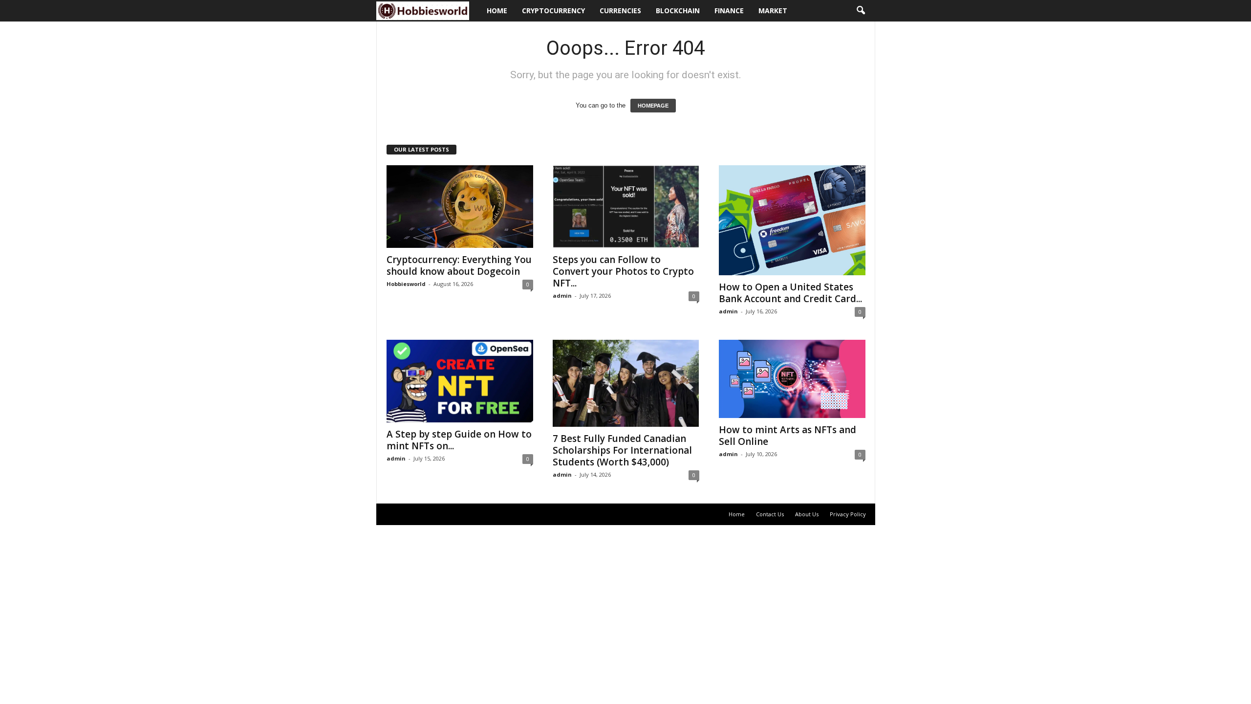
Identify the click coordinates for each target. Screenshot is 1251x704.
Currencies (620, 10)
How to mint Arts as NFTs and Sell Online (787, 435)
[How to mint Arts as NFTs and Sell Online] (792, 379)
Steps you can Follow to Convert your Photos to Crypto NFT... (623, 271)
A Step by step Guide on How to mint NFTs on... (459, 440)
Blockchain (678, 10)
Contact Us (770, 514)
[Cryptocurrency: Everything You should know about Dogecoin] (460, 206)
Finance (729, 10)
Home (497, 10)
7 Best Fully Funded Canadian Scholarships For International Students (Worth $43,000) (622, 450)
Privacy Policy (848, 514)
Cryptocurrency (553, 10)
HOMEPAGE (653, 106)
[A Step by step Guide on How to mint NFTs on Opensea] (460, 381)
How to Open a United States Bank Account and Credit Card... (790, 293)
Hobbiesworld (406, 283)
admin (562, 295)
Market (772, 10)
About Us (807, 514)
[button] (860, 11)
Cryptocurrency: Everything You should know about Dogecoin (459, 265)
